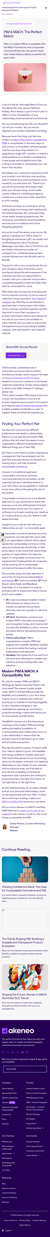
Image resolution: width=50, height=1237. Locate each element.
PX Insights (30, 1119)
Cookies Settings (39, 1220)
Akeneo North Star (9, 1093)
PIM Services (7, 1141)
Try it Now (6, 1170)
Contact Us (6, 1114)
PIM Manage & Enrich (35, 1098)
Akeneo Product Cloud (35, 1088)
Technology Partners (34, 1146)
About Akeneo (7, 1088)
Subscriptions (25, 1225)
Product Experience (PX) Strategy (22, 377)
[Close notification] (46, 8)
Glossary (5, 1202)
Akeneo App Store (33, 1128)
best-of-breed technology (29, 405)
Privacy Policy (24, 1220)
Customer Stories (9, 1193)
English (8, 1230)
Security (5, 1124)
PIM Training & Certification (7, 1147)
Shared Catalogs (33, 1114)
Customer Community (35, 1151)
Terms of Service (10, 1220)
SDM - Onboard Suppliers (36, 1102)
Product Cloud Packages (36, 1093)
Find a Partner (32, 1155)
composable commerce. (15, 466)
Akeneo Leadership (10, 1098)
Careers (8, 1102)
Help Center (7, 1153)
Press (4, 1119)
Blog (4, 1183)
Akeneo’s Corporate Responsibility (10, 1108)
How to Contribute (9, 1197)
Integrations (31, 1123)
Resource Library (9, 1188)
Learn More (6, 14)
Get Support (7, 1158)
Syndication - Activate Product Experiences (35, 1108)
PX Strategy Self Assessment (8, 1164)
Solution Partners (33, 1141)
